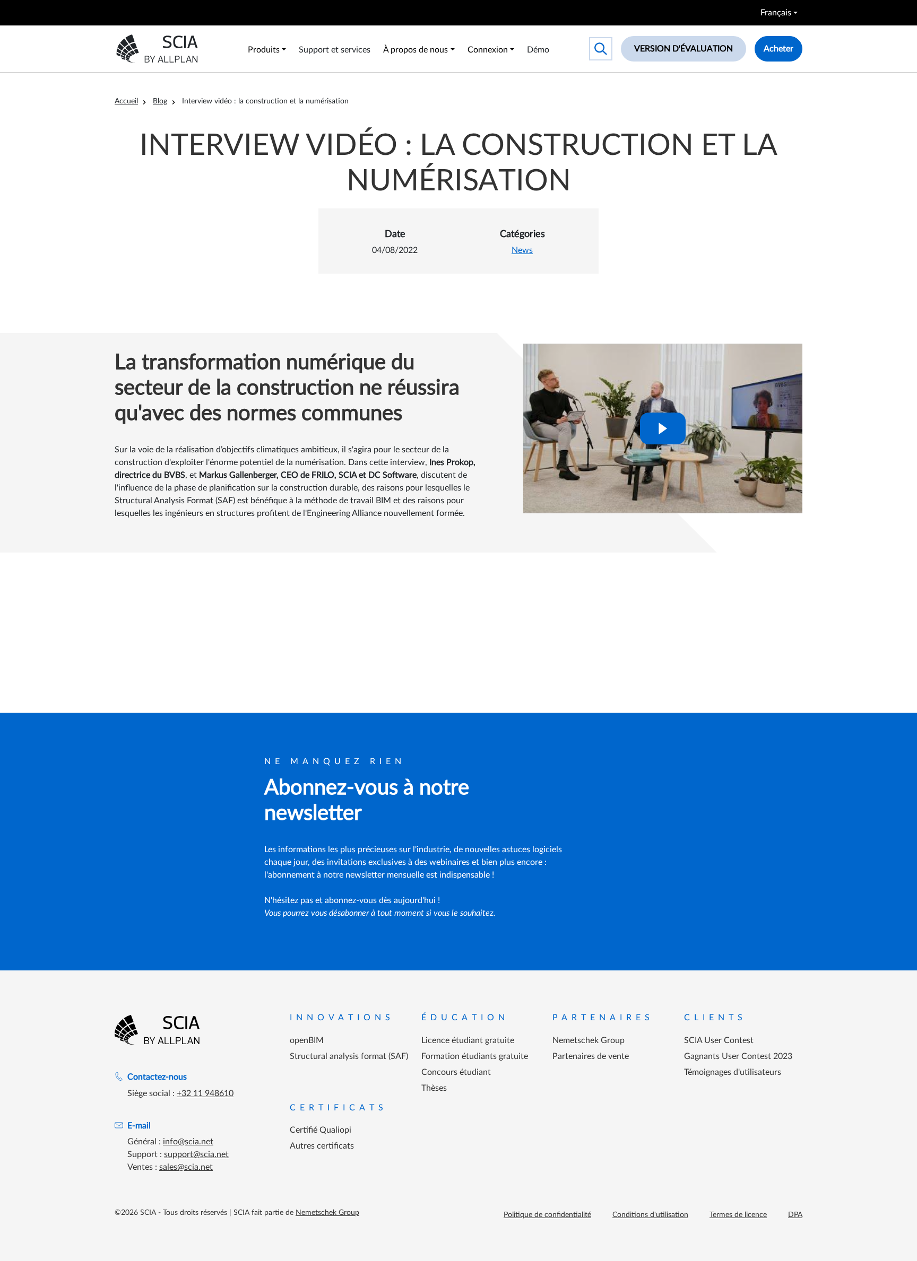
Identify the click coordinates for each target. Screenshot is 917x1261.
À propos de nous (415, 50)
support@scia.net (196, 1154)
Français (775, 12)
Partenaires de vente (590, 1056)
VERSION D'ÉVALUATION (683, 49)
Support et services (334, 50)
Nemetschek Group (588, 1040)
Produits (264, 50)
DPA (795, 1215)
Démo (538, 50)
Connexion (488, 50)
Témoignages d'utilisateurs (732, 1072)
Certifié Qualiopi (320, 1130)
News (522, 250)
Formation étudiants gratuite (474, 1056)
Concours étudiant (456, 1072)
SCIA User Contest (719, 1040)
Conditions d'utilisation (650, 1215)
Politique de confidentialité (547, 1215)
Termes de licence (738, 1215)
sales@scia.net (186, 1167)
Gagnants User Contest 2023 (738, 1056)
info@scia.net (188, 1141)
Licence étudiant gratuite (467, 1040)
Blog (160, 101)
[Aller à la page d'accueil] (157, 1030)
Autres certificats (322, 1146)
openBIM (307, 1040)
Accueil (126, 101)
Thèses (434, 1088)
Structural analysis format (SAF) (349, 1056)
